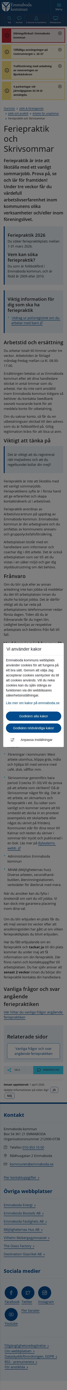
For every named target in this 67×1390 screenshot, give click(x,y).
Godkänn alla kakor (33, 716)
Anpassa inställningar (36, 740)
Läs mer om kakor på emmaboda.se (33, 703)
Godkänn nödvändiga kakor (33, 728)
